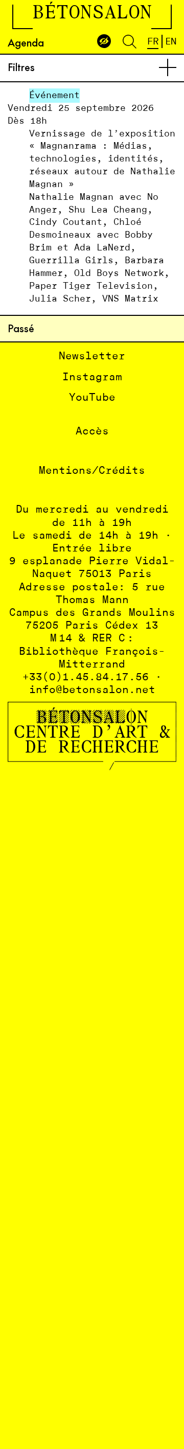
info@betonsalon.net (92, 690)
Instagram (92, 377)
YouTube (92, 398)
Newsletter (92, 356)
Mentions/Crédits (92, 471)
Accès (92, 431)
